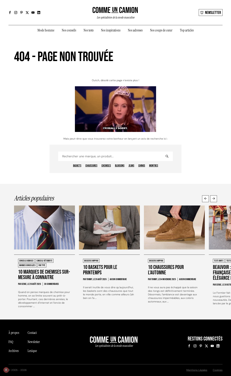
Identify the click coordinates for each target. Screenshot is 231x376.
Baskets (77, 165)
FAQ (10, 341)
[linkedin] (38, 12)
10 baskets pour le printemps (100, 270)
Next (213, 198)
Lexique (32, 350)
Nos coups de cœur (161, 30)
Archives (13, 350)
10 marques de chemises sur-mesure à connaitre (44, 275)
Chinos (141, 165)
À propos (13, 332)
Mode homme (45, 30)
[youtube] (32, 12)
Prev (205, 198)
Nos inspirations (110, 30)
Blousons (119, 165)
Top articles (187, 30)
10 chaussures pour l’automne (166, 270)
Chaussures (91, 165)
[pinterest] (21, 12)
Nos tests (89, 30)
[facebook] (9, 12)
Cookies (218, 370)
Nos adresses (135, 30)
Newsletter (213, 12)
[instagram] (15, 12)
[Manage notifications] (6, 370)
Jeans (131, 165)
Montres (153, 165)
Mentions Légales (196, 370)
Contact (32, 332)
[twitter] (27, 12)
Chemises (106, 165)
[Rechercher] (167, 156)
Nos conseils (69, 30)
